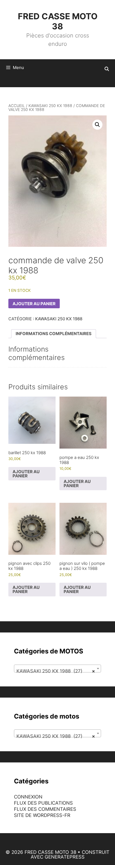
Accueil (16, 105)
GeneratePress (65, 857)
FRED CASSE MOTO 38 (57, 21)
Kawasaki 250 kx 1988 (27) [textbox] (55, 671)
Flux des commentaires (45, 809)
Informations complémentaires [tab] (54, 333)
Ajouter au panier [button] (26, 473)
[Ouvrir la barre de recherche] (107, 69)
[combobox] (57, 668)
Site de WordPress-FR (42, 815)
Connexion (28, 797)
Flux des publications (43, 803)
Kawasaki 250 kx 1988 (50, 105)
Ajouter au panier (34, 303)
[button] (97, 125)
